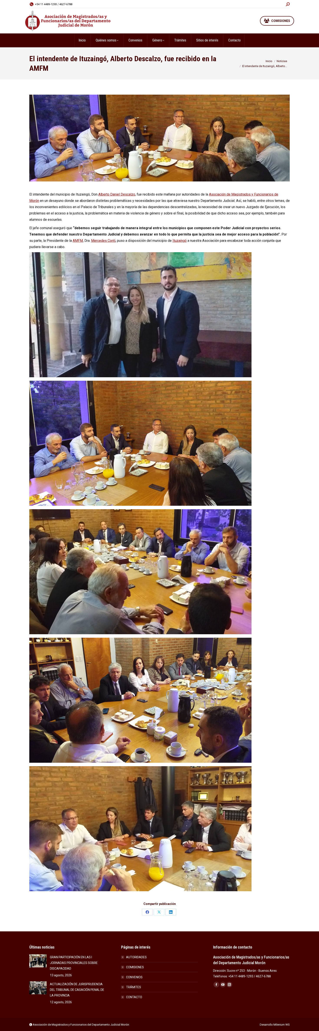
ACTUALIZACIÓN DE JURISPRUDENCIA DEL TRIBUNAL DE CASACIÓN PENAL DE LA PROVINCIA (77, 989)
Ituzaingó (180, 241)
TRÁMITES (133, 987)
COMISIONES (135, 967)
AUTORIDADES (136, 957)
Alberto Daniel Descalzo (116, 194)
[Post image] (38, 960)
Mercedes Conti (103, 241)
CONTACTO (134, 997)
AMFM (78, 241)
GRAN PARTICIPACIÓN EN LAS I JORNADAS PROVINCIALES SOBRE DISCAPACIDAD (74, 962)
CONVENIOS (134, 977)
